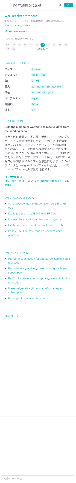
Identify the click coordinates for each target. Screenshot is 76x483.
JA (68, 4)
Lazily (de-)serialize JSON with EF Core (32, 214)
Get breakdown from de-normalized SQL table (36, 225)
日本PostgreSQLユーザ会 (54, 181)
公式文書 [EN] (14, 177)
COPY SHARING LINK (18, 31)
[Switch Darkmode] (60, 5)
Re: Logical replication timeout (27, 298)
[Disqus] (38, 364)
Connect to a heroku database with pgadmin (35, 219)
